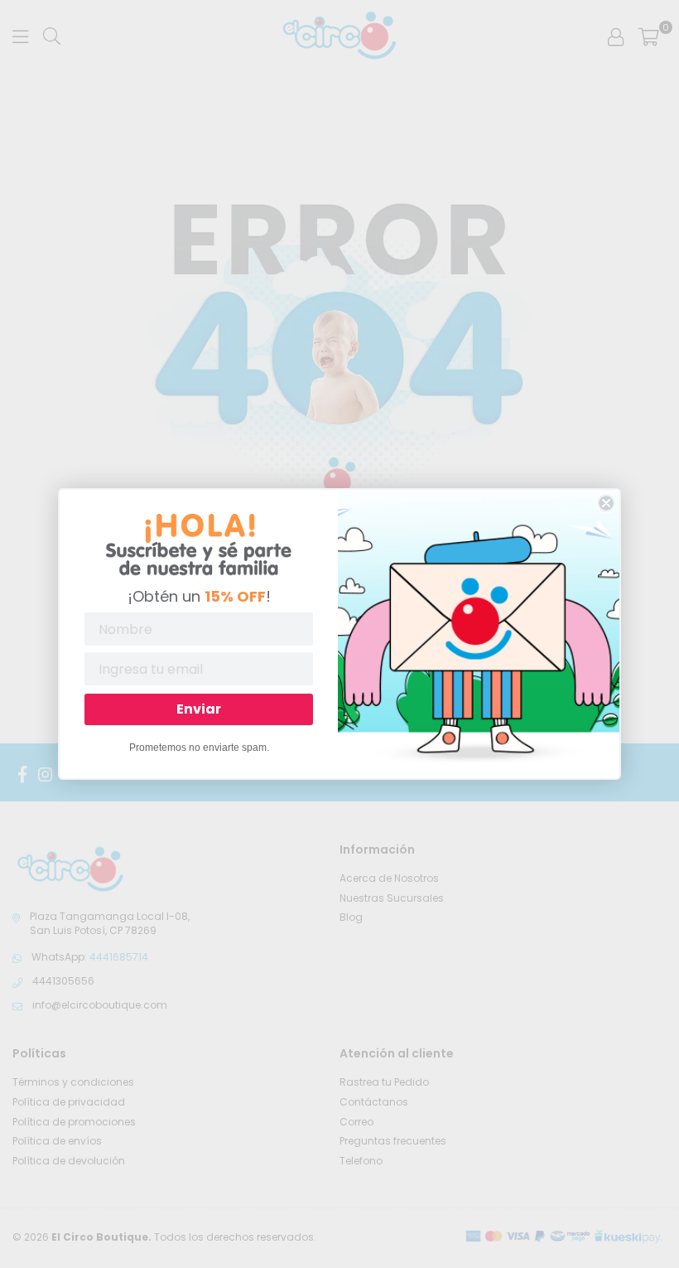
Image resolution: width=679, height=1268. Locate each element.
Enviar (198, 709)
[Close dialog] (606, 503)
